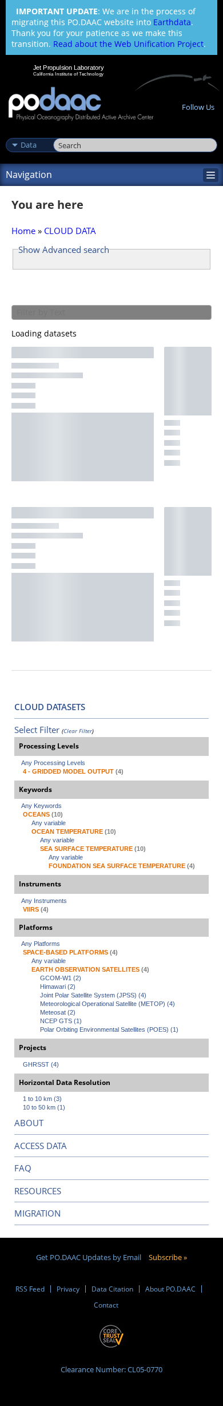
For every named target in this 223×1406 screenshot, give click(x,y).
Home (23, 230)
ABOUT (28, 1122)
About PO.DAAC (170, 1289)
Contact (106, 1305)
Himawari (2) (57, 986)
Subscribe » (168, 1257)
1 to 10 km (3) (42, 1098)
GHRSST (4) (41, 1064)
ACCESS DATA (40, 1145)
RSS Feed (30, 1289)
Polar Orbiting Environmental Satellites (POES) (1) (109, 1029)
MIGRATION (37, 1213)
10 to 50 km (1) (44, 1107)
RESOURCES (37, 1191)
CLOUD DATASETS (49, 706)
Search (66, 133)
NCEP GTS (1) (61, 1020)
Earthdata (172, 22)
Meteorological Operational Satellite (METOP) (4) (107, 1003)
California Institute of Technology (68, 74)
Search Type (28, 133)
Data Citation (112, 1289)
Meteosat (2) (57, 1012)
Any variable (48, 822)
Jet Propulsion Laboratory (68, 67)
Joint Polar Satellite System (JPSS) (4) (93, 995)
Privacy (68, 1289)
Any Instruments (44, 900)
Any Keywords (41, 805)
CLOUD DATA (70, 230)
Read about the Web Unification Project (128, 43)
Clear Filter (77, 731)
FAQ (22, 1168)
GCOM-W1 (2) (60, 978)
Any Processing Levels (53, 762)
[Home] (81, 104)
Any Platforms (40, 943)
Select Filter (36, 729)
